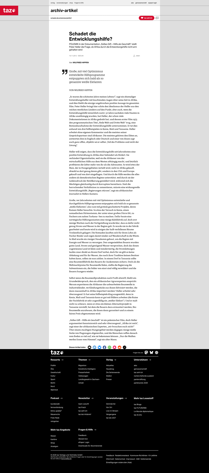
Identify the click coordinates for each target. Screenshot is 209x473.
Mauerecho (55, 414)
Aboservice (83, 439)
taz (57, 352)
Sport (53, 379)
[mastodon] (146, 354)
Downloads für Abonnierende (90, 446)
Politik (53, 365)
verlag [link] (53, 3)
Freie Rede (55, 418)
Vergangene (111, 414)
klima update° (56, 411)
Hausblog (110, 369)
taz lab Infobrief (84, 414)
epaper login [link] (152, 3)
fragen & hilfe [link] (79, 3)
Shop (53, 443)
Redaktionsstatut (122, 455)
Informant (110, 459)
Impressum (131, 459)
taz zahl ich (138, 372)
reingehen (55, 421)
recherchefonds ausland (144, 376)
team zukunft (83, 404)
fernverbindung (57, 407)
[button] (157, 18)
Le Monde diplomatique (143, 411)
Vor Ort (109, 407)
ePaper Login (83, 442)
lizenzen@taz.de (66, 459)
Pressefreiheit (84, 372)
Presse (109, 379)
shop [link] (71, 3)
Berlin (53, 383)
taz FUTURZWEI (140, 408)
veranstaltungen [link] (62, 3)
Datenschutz (120, 459)
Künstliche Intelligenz (87, 369)
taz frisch (82, 407)
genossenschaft (140, 369)
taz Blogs (137, 404)
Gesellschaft (56, 372)
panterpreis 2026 (141, 383)
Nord (53, 386)
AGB (138, 459)
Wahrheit (54, 390)
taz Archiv (138, 415)
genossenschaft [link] (141, 3)
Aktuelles (110, 365)
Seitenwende (146, 459)
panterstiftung (140, 379)
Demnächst (110, 404)
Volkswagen (83, 376)
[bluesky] (151, 354)
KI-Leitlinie (152, 455)
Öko (52, 369)
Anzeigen (54, 446)
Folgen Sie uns (138, 353)
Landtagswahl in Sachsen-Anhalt (89, 381)
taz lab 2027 (111, 418)
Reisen (53, 436)
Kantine (54, 439)
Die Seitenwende (113, 372)
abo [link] (132, 3)
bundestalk (55, 404)
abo (135, 365)
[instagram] (156, 354)
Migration (82, 365)
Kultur (53, 376)
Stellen (109, 376)
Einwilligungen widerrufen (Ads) (119, 462)
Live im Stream (112, 411)
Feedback (82, 435)
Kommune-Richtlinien (139, 455)
